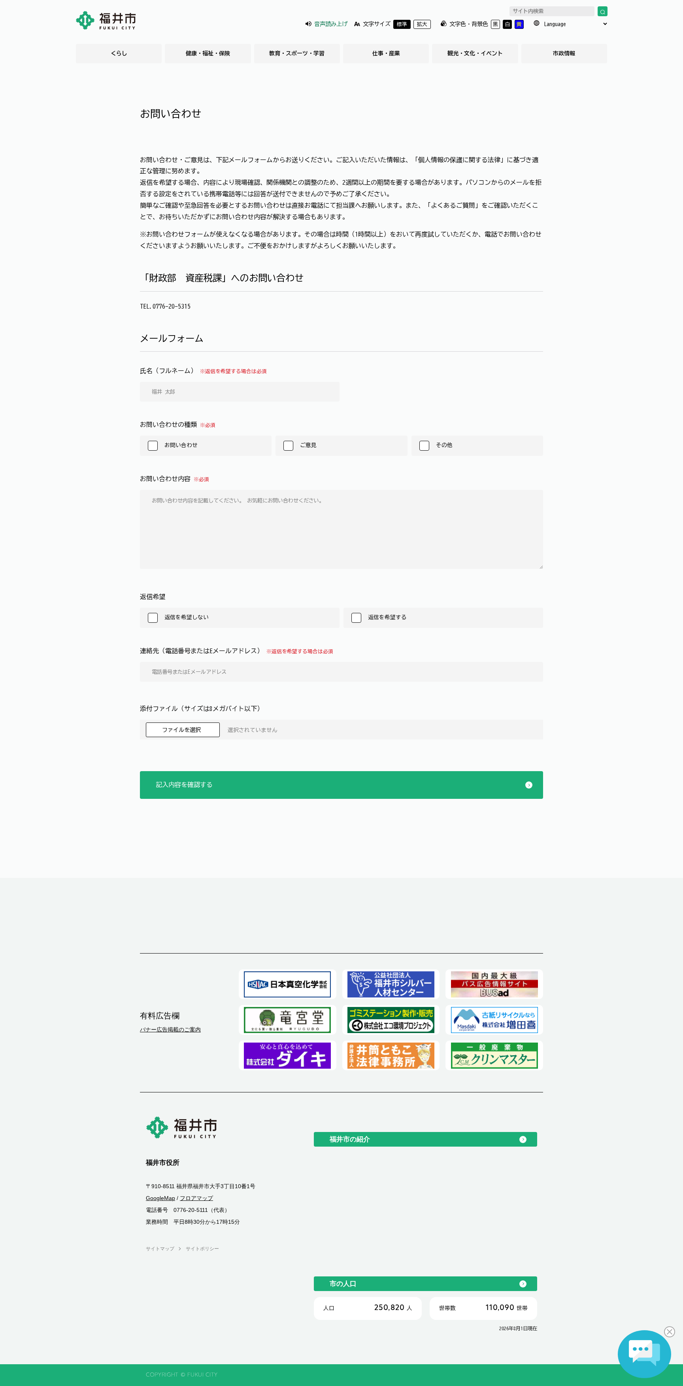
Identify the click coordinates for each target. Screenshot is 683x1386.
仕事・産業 (386, 53)
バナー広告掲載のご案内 (170, 1029)
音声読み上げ (330, 24)
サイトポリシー (202, 1248)
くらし (119, 53)
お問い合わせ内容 (174, 479)
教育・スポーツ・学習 (297, 53)
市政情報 (564, 53)
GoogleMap (160, 1198)
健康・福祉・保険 (208, 53)
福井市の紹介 (350, 1139)
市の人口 (343, 1283)
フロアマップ (196, 1198)
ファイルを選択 (183, 730)
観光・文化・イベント (475, 53)
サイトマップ (160, 1248)
